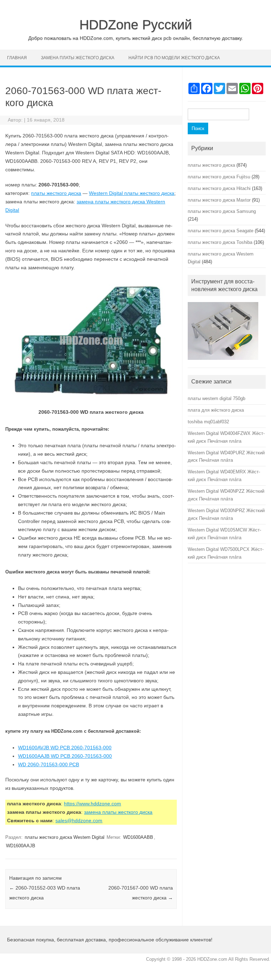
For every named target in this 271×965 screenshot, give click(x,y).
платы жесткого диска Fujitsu (219, 176)
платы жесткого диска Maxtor (219, 200)
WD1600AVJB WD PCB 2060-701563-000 (65, 747)
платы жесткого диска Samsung (222, 211)
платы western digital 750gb (216, 398)
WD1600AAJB (20, 845)
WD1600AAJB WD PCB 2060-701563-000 (65, 756)
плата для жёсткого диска (216, 410)
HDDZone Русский (135, 24)
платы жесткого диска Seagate (220, 230)
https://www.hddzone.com (92, 803)
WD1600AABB (138, 837)
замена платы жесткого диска (77, 57)
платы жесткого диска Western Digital (64, 837)
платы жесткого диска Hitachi (219, 188)
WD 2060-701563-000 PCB (48, 764)
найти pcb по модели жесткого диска (174, 57)
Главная (17, 57)
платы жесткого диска (56, 193)
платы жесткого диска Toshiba (220, 242)
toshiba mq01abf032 (208, 421)
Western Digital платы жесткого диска (131, 193)
